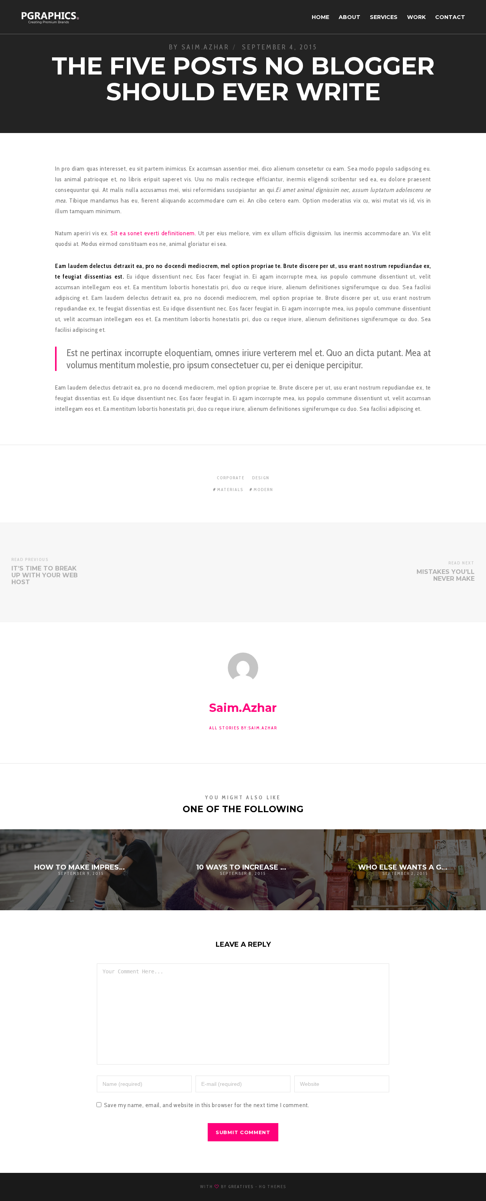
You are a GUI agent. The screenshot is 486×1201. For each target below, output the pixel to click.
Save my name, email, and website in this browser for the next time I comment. (206, 1105)
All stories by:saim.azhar (243, 727)
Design (261, 477)
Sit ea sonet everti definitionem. (153, 233)
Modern (263, 489)
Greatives (241, 1186)
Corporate (231, 477)
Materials (230, 489)
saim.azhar (205, 47)
